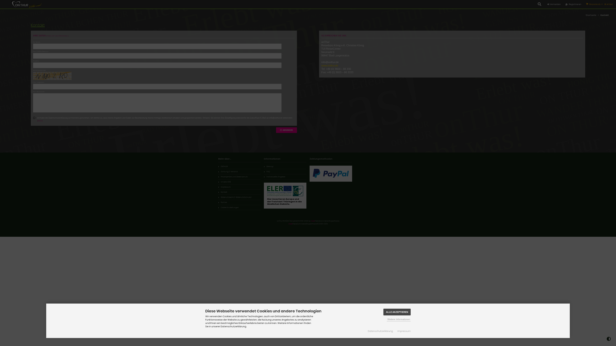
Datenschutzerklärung (380, 331)
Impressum (404, 331)
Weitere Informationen (398, 319)
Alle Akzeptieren (397, 312)
